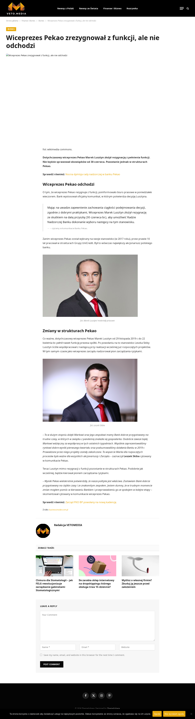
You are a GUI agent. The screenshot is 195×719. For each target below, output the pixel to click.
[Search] (187, 8)
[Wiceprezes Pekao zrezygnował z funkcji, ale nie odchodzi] (97, 97)
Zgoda (157, 714)
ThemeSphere (113, 708)
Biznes (41, 20)
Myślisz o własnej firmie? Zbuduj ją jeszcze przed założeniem (137, 584)
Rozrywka (132, 8)
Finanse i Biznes (112, 8)
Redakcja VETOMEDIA (68, 525)
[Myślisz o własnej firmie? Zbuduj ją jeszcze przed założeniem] (140, 565)
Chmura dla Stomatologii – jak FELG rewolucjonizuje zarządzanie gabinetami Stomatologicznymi (54, 585)
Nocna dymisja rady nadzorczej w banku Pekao (93, 174)
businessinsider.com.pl (58, 509)
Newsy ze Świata (88, 8)
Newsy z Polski (65, 8)
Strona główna (12, 20)
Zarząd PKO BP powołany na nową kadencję (91, 502)
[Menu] (182, 8)
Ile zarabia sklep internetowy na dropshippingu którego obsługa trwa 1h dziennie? (96, 584)
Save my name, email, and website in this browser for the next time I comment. (84, 655)
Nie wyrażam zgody (174, 714)
